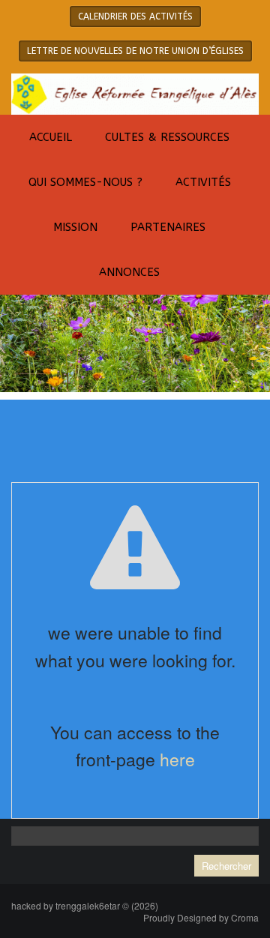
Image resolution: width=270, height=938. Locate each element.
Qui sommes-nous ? (85, 182)
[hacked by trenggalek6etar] (135, 92)
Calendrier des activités (135, 16)
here (177, 759)
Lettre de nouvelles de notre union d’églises (135, 51)
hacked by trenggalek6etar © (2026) (84, 905)
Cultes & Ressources (167, 137)
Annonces (129, 272)
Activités (203, 182)
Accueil (50, 137)
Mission (75, 227)
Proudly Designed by (201, 917)
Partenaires (168, 227)
